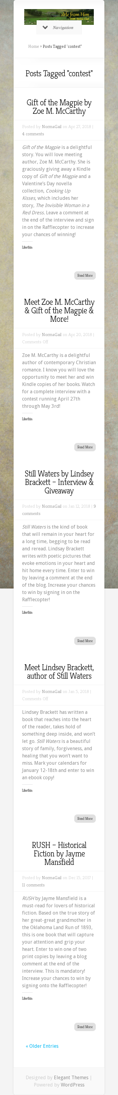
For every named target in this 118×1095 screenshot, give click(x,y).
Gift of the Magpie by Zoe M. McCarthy (59, 106)
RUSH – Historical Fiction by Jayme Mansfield (59, 853)
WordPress (72, 1085)
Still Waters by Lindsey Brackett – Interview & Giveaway (59, 482)
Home (33, 46)
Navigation (63, 27)
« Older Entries (42, 1046)
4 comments (33, 134)
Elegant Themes (71, 1077)
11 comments (33, 885)
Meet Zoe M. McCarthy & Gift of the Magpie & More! (59, 310)
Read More (85, 275)
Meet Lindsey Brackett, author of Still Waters (59, 671)
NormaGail (51, 126)
